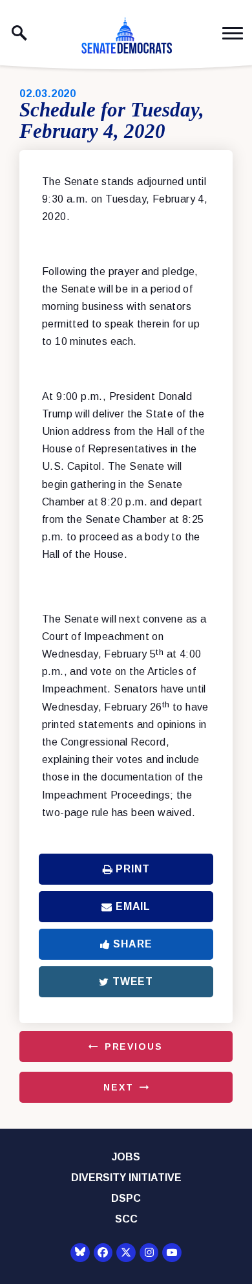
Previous (134, 1046)
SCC (126, 1218)
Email (133, 906)
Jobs (126, 1156)
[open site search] (19, 33)
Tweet (132, 981)
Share (132, 943)
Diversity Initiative (126, 1177)
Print (132, 868)
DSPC (126, 1198)
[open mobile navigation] (232, 33)
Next (118, 1087)
